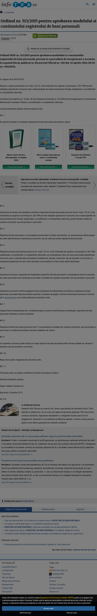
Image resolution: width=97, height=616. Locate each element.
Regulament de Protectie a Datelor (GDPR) (57, 598)
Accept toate (49, 608)
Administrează (25, 613)
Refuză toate (72, 613)
